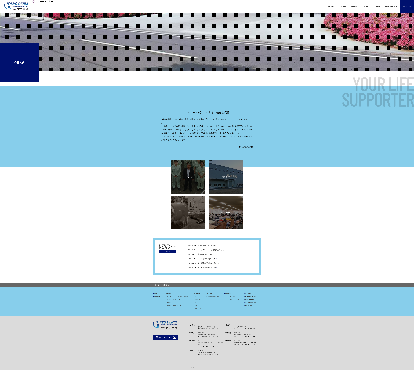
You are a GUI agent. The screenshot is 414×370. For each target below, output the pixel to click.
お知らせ (157, 296)
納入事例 (354, 6)
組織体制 (197, 305)
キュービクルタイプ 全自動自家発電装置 (177, 296)
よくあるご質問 (230, 296)
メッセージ (188, 176)
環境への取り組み (391, 6)
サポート (365, 6)
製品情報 (331, 6)
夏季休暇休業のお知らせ (207, 245)
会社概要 (226, 176)
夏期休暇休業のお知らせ (207, 267)
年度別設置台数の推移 (214, 296)
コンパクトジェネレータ (173, 299)
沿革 (188, 212)
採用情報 (377, 6)
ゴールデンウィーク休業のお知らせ (211, 250)
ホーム (156, 293)
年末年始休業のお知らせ (207, 259)
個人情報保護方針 (250, 302)
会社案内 (343, 6)
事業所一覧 (226, 212)
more (167, 251)
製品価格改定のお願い (206, 254)
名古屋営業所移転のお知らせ (208, 263)
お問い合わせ (406, 6)
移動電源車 (170, 302)
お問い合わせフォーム (162, 337)
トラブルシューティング (232, 299)
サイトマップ (249, 305)
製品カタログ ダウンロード (174, 305)
